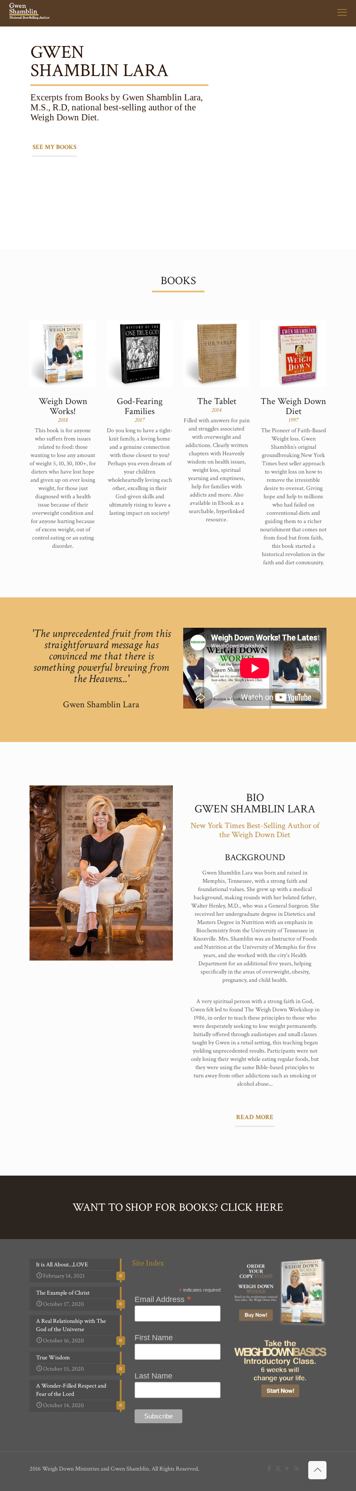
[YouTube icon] (287, 1468)
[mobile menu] (342, 13)
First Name (154, 1337)
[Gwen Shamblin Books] (30, 13)
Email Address (163, 1299)
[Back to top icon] (317, 1470)
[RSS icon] (296, 1468)
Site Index (148, 1263)
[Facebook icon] (269, 1468)
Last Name (153, 1376)
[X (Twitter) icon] (278, 1468)
